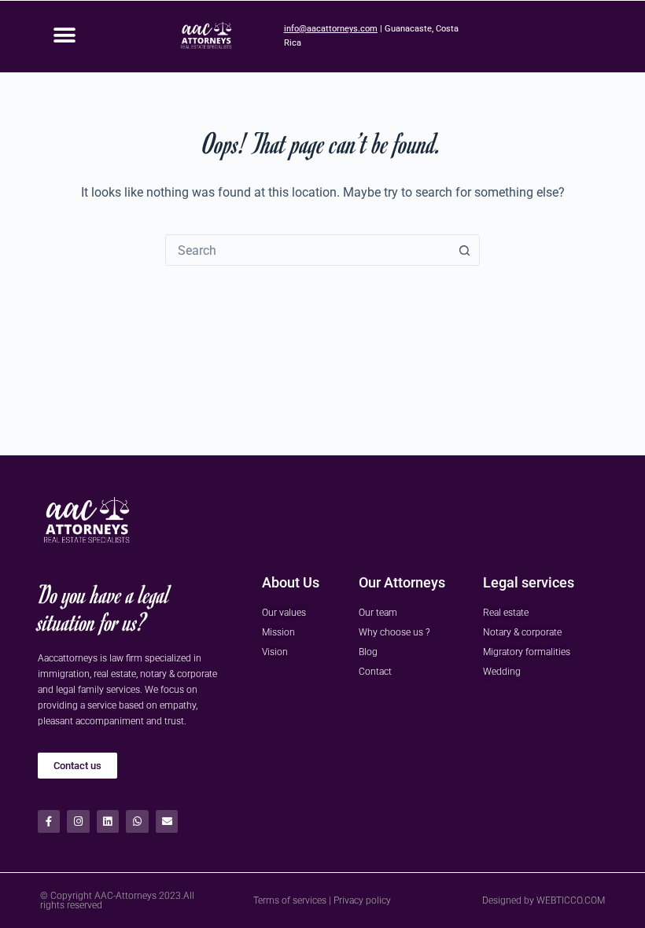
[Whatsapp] (137, 821)
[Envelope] (167, 821)
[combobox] (307, 250)
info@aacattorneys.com (331, 29)
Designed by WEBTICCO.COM (543, 900)
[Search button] (464, 250)
